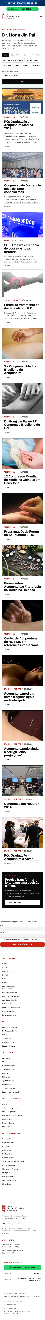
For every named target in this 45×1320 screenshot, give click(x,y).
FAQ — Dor (6, 1127)
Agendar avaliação (14, 902)
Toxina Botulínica (8, 1069)
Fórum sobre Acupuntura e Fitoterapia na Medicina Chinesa (22, 587)
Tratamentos (6, 1038)
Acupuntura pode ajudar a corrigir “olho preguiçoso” (22, 752)
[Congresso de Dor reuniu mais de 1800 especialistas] (22, 165)
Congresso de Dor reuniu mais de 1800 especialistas (22, 189)
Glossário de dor (8, 1011)
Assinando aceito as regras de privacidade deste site (20, 940)
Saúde (26, 55)
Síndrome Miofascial (9, 1180)
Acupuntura (36, 55)
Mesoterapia (6, 1084)
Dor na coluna (7, 1119)
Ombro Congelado (8, 1165)
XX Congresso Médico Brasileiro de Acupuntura (20, 370)
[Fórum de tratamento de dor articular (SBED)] (22, 284)
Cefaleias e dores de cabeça (12, 1115)
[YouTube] (4, 1223)
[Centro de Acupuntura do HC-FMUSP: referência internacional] (22, 615)
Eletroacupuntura (8, 1062)
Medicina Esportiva (22, 65)
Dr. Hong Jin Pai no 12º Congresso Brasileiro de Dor (22, 425)
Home (4, 964)
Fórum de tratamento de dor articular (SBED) (21, 306)
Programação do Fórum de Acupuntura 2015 (21, 533)
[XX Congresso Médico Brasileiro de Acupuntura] (22, 343)
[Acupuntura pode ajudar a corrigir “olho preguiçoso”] (22, 726)
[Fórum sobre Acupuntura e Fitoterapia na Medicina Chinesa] (22, 560)
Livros (4, 982)
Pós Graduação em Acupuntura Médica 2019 (18, 125)
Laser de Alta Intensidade (11, 1092)
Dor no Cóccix (7, 1150)
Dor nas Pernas (7, 1158)
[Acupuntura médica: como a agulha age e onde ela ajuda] (22, 670)
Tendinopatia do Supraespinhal (13, 1161)
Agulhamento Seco (8, 1081)
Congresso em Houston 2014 (21, 805)
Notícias (5, 1104)
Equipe (4, 1035)
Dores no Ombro (8, 1123)
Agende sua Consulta (9, 1000)
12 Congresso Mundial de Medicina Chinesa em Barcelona (22, 480)
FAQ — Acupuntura (9, 1112)
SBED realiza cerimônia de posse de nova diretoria (21, 248)
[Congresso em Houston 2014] (22, 781)
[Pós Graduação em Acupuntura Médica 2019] (22, 101)
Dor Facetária (7, 1154)
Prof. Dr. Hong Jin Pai (9, 1027)
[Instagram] (9, 1223)
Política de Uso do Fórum (11, 1007)
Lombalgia (6, 1146)
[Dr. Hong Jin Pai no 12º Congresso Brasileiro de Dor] (22, 398)
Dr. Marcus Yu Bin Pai (9, 1031)
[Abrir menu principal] (41, 16)
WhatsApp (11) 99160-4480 (24, 9)
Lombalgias (37, 65)
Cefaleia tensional (8, 1176)
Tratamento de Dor (8, 1088)
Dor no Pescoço (8, 1142)
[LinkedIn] (19, 1223)
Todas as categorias (10, 71)
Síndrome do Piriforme (10, 1169)
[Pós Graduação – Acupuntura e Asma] (22, 832)
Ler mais (7, 146)
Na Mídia (5, 975)
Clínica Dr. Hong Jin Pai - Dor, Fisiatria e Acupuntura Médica (11, 16)
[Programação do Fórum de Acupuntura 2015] (22, 509)
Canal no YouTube (8, 971)
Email (2, 932)
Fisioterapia (6, 1077)
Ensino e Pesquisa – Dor (10, 1046)
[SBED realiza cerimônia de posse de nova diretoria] (22, 225)
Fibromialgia (6, 1184)
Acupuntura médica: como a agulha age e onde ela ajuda (19, 697)
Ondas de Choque (8, 1066)
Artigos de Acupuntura (10, 1108)
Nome (2, 925)
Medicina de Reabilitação (13, 60)
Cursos (4, 979)
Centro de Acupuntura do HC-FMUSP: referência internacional (21, 642)
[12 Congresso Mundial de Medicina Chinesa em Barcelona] (22, 453)
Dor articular (32, 60)
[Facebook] (14, 1223)
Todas (5, 55)
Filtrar (22, 81)
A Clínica (5, 967)
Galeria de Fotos (8, 1042)
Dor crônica (15, 55)
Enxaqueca (6, 1173)
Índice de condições (9, 1015)
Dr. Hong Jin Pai (12, 689)
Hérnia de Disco (7, 1139)
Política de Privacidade (10, 1004)
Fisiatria (7, 65)
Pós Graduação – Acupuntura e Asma (18, 857)
